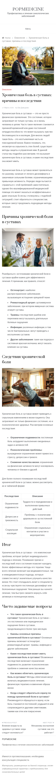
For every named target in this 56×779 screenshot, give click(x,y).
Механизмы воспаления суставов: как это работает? (42, 729)
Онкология (7, 89)
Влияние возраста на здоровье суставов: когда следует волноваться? (14, 729)
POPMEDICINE (28, 9)
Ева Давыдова (23, 108)
